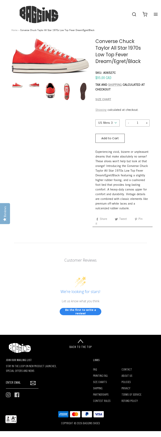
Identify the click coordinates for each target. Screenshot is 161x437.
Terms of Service (131, 394)
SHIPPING (115, 85)
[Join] (33, 383)
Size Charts (100, 382)
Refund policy (130, 401)
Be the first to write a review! (80, 311)
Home (14, 30)
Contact (127, 369)
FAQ (95, 369)
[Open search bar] (134, 14)
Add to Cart (110, 138)
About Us (127, 376)
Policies (126, 382)
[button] (17, 85)
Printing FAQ (100, 376)
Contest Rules (102, 401)
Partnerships (101, 394)
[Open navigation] (155, 14)
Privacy (126, 388)
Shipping (101, 110)
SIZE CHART (103, 99)
